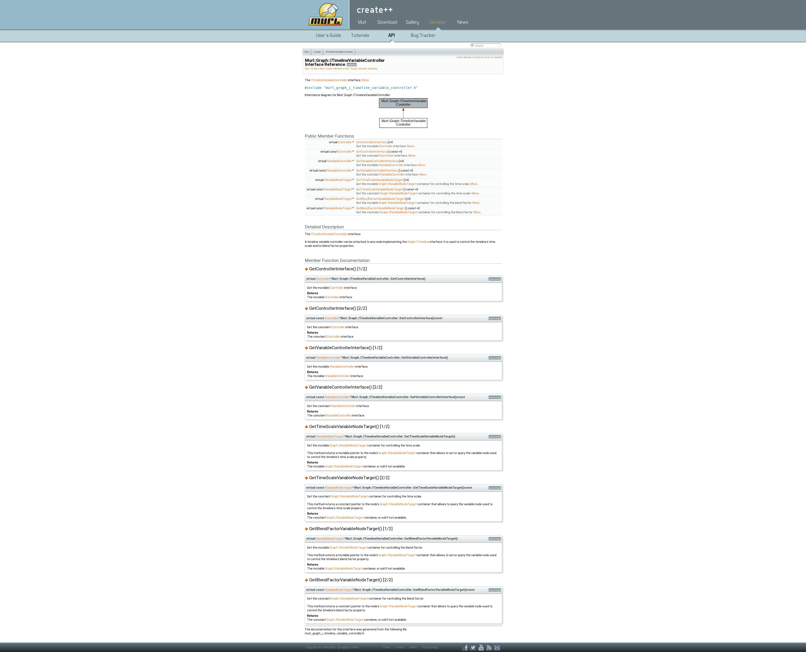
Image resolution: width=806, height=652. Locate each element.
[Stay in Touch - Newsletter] (497, 647)
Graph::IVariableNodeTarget (397, 184)
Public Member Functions (469, 57)
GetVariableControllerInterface (377, 161)
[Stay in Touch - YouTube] (482, 647)
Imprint (413, 647)
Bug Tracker (423, 35)
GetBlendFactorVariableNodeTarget (380, 198)
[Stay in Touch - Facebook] (466, 647)
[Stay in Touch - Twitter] (474, 647)
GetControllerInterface (371, 142)
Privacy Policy (430, 647)
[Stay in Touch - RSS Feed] (490, 647)
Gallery (412, 22)
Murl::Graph (311, 68)
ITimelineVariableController (339, 52)
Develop (438, 22)
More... (366, 80)
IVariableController (339, 161)
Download (387, 22)
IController (345, 142)
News (462, 22)
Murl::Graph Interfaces (331, 68)
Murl (362, 22)
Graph (317, 52)
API (391, 35)
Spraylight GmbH (348, 647)
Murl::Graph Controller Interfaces (361, 68)
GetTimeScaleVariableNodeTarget (379, 180)
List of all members (493, 57)
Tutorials (360, 35)
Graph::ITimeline (418, 241)
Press (386, 647)
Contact (399, 647)
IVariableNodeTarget (338, 180)
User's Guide (328, 35)
